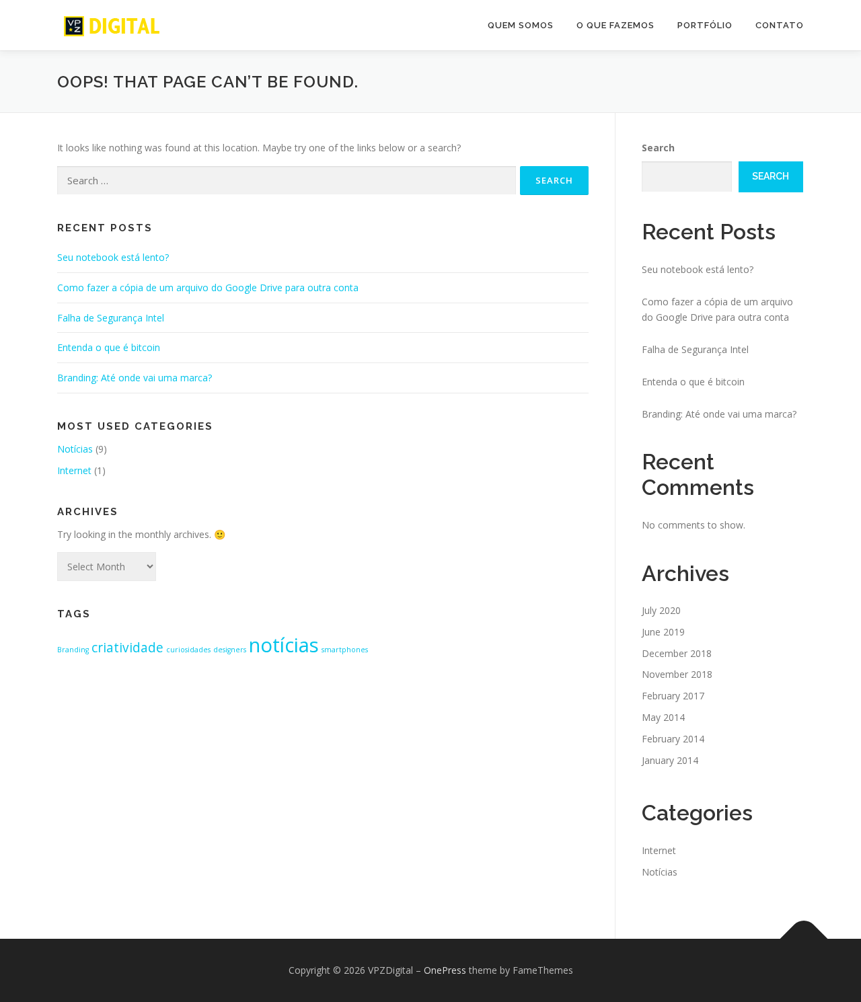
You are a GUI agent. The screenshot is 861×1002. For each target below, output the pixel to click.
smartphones (345, 649)
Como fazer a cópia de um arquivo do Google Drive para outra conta (208, 287)
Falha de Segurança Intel (110, 317)
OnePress (445, 970)
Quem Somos (521, 25)
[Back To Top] (804, 939)
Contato (779, 25)
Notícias (75, 448)
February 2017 (673, 695)
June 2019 (663, 631)
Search (658, 147)
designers (229, 649)
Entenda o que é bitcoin (108, 347)
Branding (73, 649)
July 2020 (661, 610)
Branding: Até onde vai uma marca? (134, 377)
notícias (284, 644)
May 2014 (663, 717)
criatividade (127, 647)
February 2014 (673, 738)
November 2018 (677, 674)
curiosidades (188, 649)
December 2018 (677, 653)
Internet (74, 470)
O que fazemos (615, 25)
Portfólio (705, 25)
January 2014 (670, 760)
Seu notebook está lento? (113, 257)
